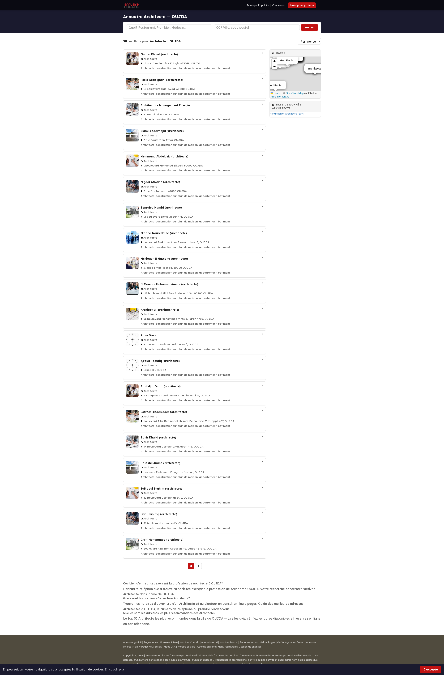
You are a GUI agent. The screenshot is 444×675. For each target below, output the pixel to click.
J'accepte (431, 669)
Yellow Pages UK (143, 646)
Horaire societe (186, 646)
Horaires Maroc (229, 642)
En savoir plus (115, 669)
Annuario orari (209, 642)
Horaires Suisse (169, 642)
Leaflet (277, 93)
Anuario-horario (249, 642)
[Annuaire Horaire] (131, 5)
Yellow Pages (267, 642)
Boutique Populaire (258, 5)
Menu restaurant (227, 646)
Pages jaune (151, 642)
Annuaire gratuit (132, 642)
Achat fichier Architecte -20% (287, 113)
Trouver (309, 27)
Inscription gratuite (302, 5)
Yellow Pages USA (165, 646)
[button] (274, 61)
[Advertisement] (295, 172)
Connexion (278, 5)
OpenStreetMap (295, 93)
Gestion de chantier (250, 646)
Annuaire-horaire (280, 96)
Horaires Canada (189, 642)
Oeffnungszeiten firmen (290, 642)
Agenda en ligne (206, 646)
